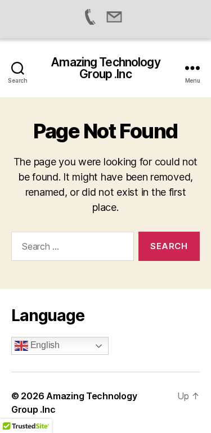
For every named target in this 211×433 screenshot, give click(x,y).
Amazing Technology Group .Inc (105, 68)
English (44, 345)
